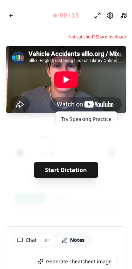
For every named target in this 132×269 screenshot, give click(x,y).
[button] (66, 15)
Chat (31, 240)
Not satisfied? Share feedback (97, 37)
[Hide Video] (114, 57)
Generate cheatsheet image (79, 261)
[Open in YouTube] (95, 57)
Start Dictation (66, 170)
